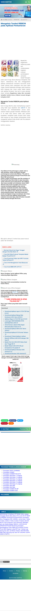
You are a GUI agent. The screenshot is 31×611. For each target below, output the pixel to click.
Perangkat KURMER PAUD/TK (12, 474)
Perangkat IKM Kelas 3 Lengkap (12, 479)
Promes (26, 527)
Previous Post (24, 429)
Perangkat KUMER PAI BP (10, 489)
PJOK (10, 527)
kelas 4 (8, 521)
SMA (27, 531)
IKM (11, 519)
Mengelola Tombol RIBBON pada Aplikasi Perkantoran (13, 24)
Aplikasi (11, 514)
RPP (16, 529)
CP (25, 516)
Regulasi (9, 529)
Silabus (18, 531)
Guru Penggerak (5, 519)
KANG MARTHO (6, 2)
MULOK (24, 524)
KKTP (1, 522)
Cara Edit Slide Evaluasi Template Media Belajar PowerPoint (15, 255)
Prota (1, 529)
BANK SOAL (20, 514)
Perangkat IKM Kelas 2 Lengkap (12, 477)
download (10, 517)
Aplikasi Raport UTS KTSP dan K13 (15, 319)
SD (5, 531)
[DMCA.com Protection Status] (5, 562)
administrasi (3, 514)
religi (13, 529)
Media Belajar (9, 524)
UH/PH (28, 532)
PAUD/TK (14, 525)
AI (8, 514)
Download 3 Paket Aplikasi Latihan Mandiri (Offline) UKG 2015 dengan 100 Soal (16, 338)
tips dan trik (15, 532)
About (4, 570)
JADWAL (15, 519)
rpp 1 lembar (22, 529)
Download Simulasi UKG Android (15, 353)
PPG (16, 527)
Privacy (18, 570)
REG (5, 529)
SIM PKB (23, 531)
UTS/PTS (6, 534)
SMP (4, 532)
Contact (11, 570)
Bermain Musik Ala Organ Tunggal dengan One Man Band (13, 251)
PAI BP (9, 525)
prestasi (20, 527)
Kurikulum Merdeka (22, 522)
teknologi (9, 532)
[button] (11, 423)
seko (7, 531)
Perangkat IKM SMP (9, 485)
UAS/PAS (22, 532)
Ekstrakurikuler (17, 517)
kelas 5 (13, 521)
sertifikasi (12, 531)
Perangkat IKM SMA (9, 487)
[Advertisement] (15, 43)
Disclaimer (15, 573)
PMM (13, 527)
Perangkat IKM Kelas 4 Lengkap (12, 480)
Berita (7, 516)
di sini (14, 292)
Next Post (6, 429)
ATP (15, 514)
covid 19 (21, 516)
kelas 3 (3, 521)
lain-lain (2, 524)
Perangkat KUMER (8, 472)
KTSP (5, 522)
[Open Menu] (26, 2)
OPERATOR (3, 525)
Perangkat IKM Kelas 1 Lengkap (12, 475)
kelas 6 (17, 521)
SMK (1, 532)
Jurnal (20, 519)
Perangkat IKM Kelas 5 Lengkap (12, 482)
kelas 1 (24, 519)
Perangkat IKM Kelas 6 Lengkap (12, 484)
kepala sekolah (24, 521)
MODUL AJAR (18, 524)
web (22, 108)
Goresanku (25, 517)
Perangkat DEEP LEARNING (11, 470)
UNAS (2, 534)
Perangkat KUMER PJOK (10, 490)
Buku (11, 516)
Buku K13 (16, 516)
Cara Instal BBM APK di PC (12, 267)
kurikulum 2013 (11, 522)
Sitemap (25, 570)
